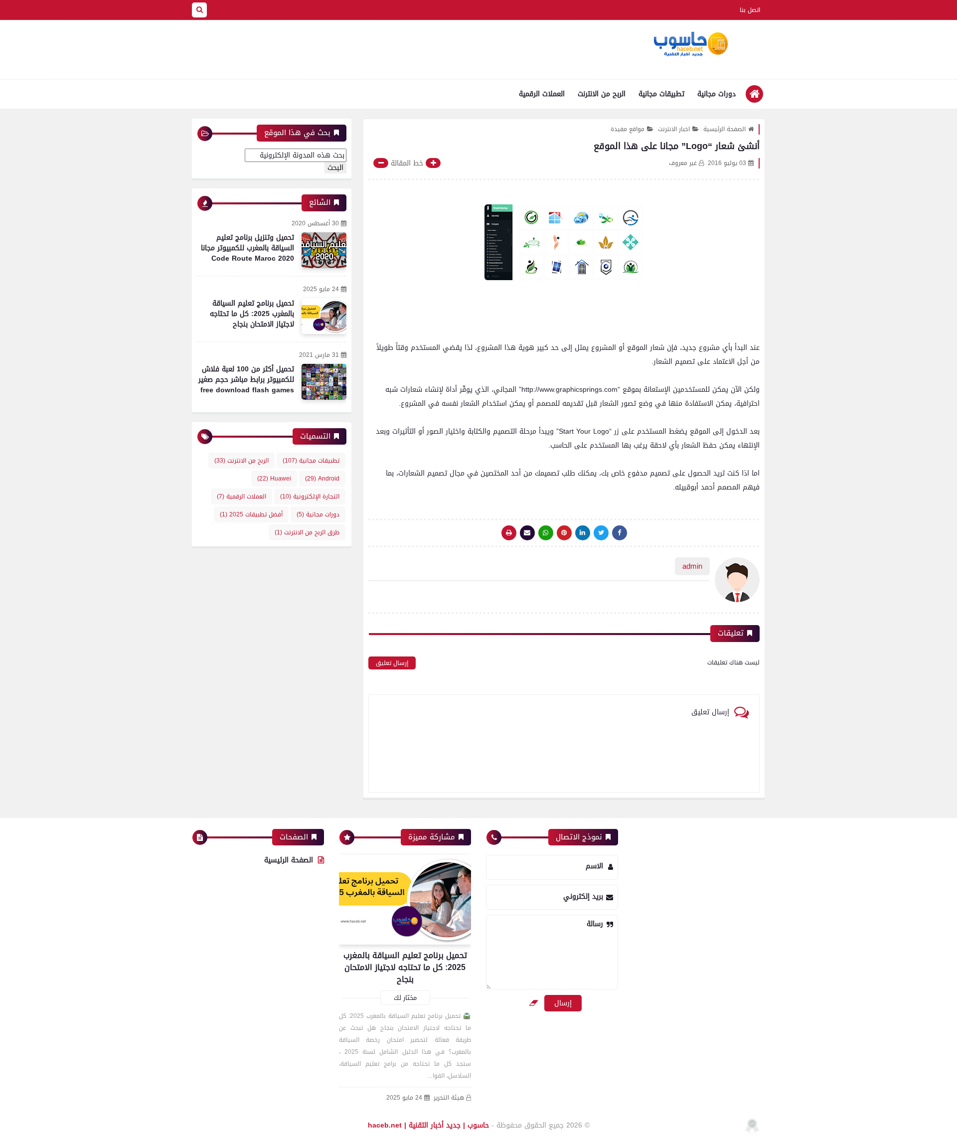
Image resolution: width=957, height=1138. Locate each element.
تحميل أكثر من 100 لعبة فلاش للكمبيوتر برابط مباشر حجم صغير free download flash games (246, 379)
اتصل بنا (750, 9)
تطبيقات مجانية (661, 94)
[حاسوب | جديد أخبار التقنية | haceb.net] (690, 44)
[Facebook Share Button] (619, 532)
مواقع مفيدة (627, 129)
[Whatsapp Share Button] (545, 532)
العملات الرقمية (542, 94)
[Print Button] (508, 532)
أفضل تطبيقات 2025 (251, 514)
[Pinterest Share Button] (582, 532)
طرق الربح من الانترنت (307, 532)
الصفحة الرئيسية (724, 129)
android (322, 478)
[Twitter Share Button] (601, 532)
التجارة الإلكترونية (309, 496)
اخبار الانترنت (674, 129)
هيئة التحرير (449, 1098)
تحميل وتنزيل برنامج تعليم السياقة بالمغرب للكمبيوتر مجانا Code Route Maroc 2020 (247, 248)
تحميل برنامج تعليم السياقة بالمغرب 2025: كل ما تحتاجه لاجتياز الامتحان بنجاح (252, 314)
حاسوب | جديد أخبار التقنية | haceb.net (428, 1125)
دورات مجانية (716, 94)
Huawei (274, 478)
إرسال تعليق (392, 662)
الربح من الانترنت (602, 94)
